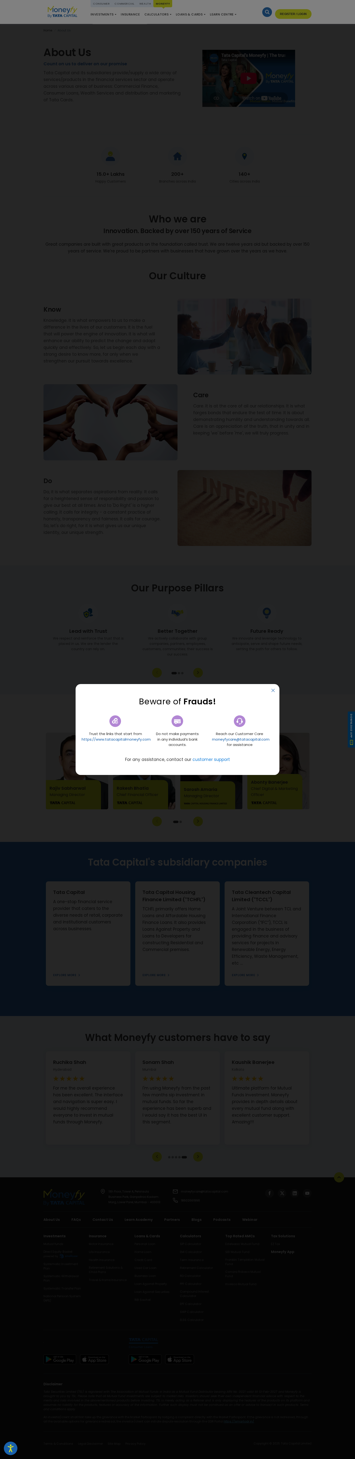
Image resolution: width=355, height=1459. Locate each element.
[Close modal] (273, 691)
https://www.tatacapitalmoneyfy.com (116, 739)
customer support (211, 759)
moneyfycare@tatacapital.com (241, 739)
